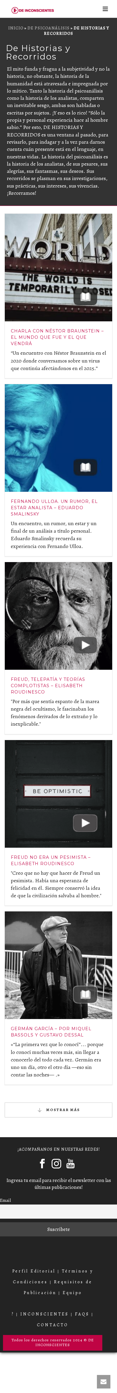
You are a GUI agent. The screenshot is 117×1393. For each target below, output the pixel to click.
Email (5, 1200)
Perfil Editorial (34, 1271)
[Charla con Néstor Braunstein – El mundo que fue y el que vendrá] (58, 267)
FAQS (82, 1314)
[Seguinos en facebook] (42, 1164)
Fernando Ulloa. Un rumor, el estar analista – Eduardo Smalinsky (54, 508)
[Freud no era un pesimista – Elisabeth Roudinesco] (58, 794)
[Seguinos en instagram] (56, 1164)
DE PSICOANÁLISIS (48, 28)
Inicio (15, 28)
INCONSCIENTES (44, 1314)
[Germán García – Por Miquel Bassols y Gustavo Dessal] (58, 965)
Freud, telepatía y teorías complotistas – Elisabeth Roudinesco (48, 686)
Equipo (72, 1293)
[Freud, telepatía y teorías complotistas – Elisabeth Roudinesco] (58, 616)
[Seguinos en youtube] (70, 1164)
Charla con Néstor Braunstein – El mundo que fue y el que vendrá (57, 337)
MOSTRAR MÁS (62, 1109)
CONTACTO (52, 1325)
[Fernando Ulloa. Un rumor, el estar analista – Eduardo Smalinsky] (58, 438)
